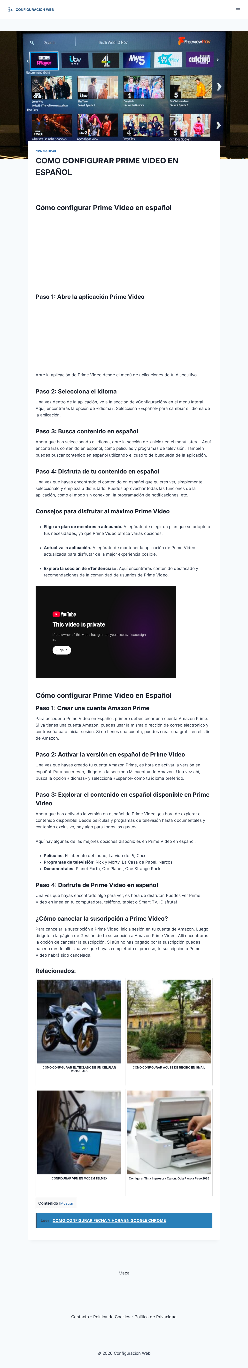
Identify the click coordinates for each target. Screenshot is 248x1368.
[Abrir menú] (237, 9)
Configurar (46, 151)
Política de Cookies (111, 1316)
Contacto (80, 1316)
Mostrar (66, 1203)
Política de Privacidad (156, 1316)
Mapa (124, 1273)
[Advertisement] (124, 250)
